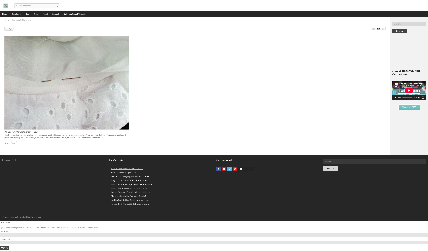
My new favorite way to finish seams (21, 132)
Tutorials (15, 14)
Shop (36, 14)
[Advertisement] (409, 51)
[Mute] (419, 98)
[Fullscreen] (423, 98)
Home (4, 14)
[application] (409, 90)
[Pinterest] (235, 169)
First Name (4, 232)
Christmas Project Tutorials (74, 14)
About (45, 14)
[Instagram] (246, 169)
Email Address (5, 239)
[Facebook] (218, 169)
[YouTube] (224, 169)
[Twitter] (229, 169)
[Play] (395, 98)
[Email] (241, 169)
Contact (55, 14)
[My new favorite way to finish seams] (66, 82)
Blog (27, 14)
